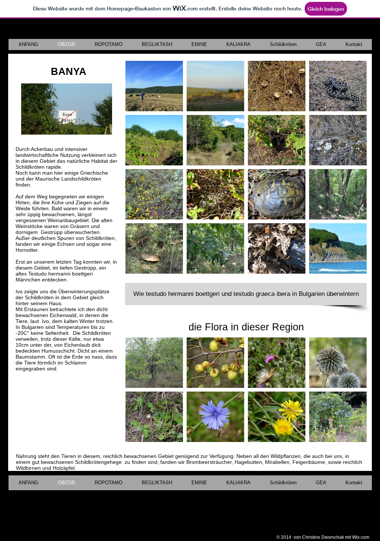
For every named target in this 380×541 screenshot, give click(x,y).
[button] (154, 86)
